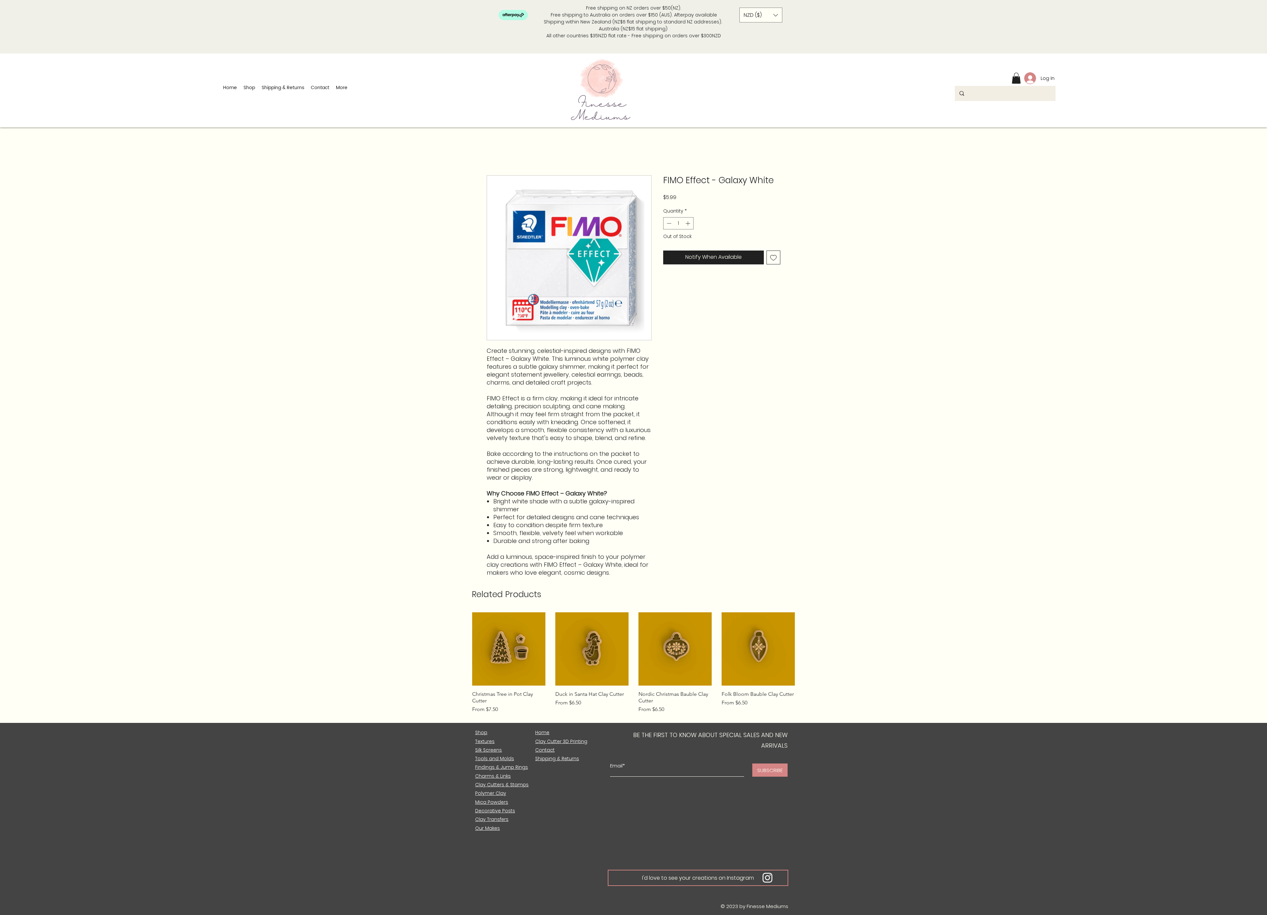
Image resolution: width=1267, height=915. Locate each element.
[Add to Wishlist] (773, 257)
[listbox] (760, 15)
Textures (485, 741)
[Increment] (688, 223)
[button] (760, 15)
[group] (633, 666)
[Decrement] (668, 223)
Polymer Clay (490, 793)
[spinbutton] (678, 223)
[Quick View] (508, 649)
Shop (481, 732)
